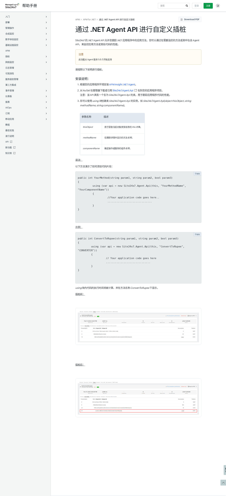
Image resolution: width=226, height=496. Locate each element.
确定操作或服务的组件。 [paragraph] (118, 148)
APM (7, 51)
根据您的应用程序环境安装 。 (108, 84)
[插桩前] (138, 326)
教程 (7, 124)
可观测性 (9, 73)
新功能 (8, 147)
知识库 (8, 153)
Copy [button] (197, 174)
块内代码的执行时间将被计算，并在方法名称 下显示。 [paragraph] (117, 287)
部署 (7, 22)
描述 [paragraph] (106, 116)
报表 (7, 102)
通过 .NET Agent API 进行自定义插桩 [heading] (130, 29)
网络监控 (9, 62)
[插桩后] (138, 398)
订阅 (7, 113)
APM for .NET (89, 19)
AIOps (8, 107)
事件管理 (9, 90)
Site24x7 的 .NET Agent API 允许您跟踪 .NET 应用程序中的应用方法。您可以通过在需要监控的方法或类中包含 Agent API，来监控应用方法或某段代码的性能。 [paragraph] (137, 42)
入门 (7, 16)
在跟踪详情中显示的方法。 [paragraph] (119, 137)
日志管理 (9, 68)
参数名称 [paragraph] (86, 116)
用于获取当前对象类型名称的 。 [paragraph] (123, 127)
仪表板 (8, 96)
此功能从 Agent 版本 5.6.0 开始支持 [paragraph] (95, 59)
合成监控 (9, 33)
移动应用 (9, 119)
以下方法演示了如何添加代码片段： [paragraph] (94, 166)
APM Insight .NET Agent (122, 84)
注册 (208, 5)
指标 (7, 56)
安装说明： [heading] (82, 79)
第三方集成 (10, 85)
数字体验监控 (11, 39)
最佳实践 (9, 130)
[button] (187, 5)
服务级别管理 (11, 79)
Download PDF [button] (191, 19)
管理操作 (9, 28)
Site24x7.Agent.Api (123, 90)
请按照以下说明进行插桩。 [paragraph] (89, 69)
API (7, 142)
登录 (196, 5)
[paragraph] (91, 127)
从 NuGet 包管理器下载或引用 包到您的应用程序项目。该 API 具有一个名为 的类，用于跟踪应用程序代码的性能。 (126, 92)
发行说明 (9, 136)
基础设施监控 (11, 45)
